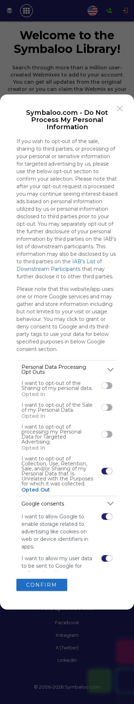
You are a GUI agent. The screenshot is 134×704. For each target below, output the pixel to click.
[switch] (107, 385)
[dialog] (67, 351)
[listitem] (67, 369)
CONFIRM (41, 585)
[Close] (120, 108)
